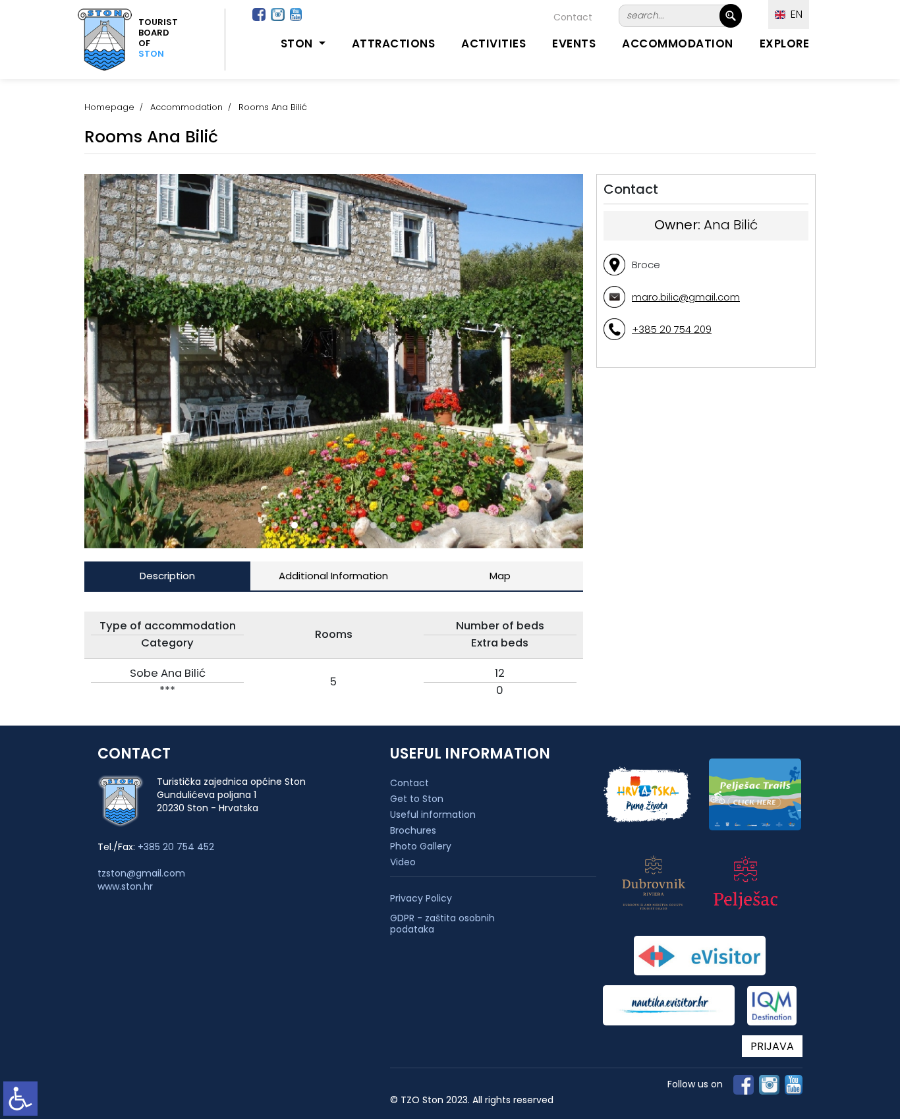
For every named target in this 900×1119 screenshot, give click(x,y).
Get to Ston (416, 798)
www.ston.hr (125, 886)
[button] (274, 525)
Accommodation (677, 43)
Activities (493, 43)
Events (574, 43)
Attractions (394, 43)
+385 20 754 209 (672, 329)
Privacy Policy (421, 898)
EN (793, 14)
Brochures (413, 830)
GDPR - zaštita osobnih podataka (442, 924)
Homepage (109, 107)
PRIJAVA (772, 1046)
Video (403, 862)
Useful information (433, 814)
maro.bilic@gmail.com (686, 297)
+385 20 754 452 (176, 846)
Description (167, 576)
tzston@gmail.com (141, 873)
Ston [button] (298, 43)
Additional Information (333, 576)
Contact (572, 17)
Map (500, 576)
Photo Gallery (420, 846)
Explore (785, 43)
